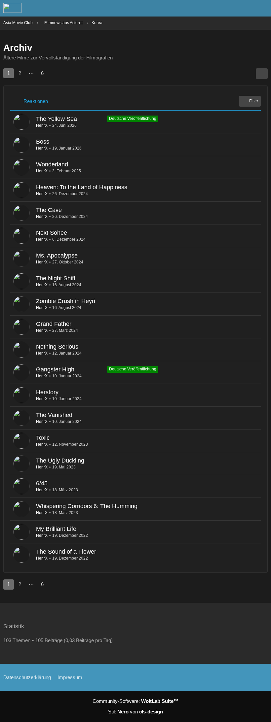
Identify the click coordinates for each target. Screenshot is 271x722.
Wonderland (52, 164)
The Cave (49, 210)
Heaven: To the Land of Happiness (81, 187)
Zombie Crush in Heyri (65, 301)
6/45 (42, 483)
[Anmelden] (245, 8)
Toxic (43, 437)
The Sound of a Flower (66, 551)
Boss (42, 141)
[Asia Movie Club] (12, 8)
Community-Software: (135, 701)
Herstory (47, 392)
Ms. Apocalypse (57, 255)
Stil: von (135, 711)
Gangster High (55, 369)
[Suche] (229, 8)
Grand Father (53, 324)
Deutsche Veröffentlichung (132, 118)
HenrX (42, 125)
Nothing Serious (57, 346)
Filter (253, 101)
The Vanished (54, 415)
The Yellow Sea (56, 119)
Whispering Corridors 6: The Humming (86, 506)
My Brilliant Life (56, 529)
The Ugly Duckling (60, 460)
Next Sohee (51, 232)
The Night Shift (55, 278)
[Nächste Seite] (54, 73)
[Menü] (262, 8)
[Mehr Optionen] (262, 73)
